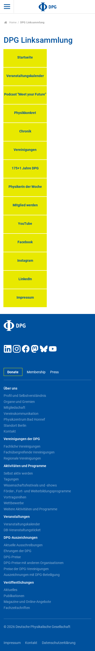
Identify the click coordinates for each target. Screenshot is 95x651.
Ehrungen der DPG (17, 551)
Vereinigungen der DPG (22, 439)
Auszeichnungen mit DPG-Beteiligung (32, 575)
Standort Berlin (15, 425)
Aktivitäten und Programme (25, 466)
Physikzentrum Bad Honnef (24, 419)
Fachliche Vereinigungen (22, 446)
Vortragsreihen (15, 497)
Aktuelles (10, 590)
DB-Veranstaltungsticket (22, 530)
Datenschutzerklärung (59, 643)
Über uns (10, 388)
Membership (36, 372)
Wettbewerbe (14, 503)
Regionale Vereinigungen (22, 458)
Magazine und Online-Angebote (27, 602)
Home (13, 22)
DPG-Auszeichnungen (21, 538)
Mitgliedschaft (14, 407)
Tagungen (11, 479)
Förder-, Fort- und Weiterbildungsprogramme (37, 491)
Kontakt (10, 431)
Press (54, 372)
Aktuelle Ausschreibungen (23, 545)
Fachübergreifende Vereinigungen (29, 452)
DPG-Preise (12, 557)
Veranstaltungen (17, 517)
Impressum (12, 643)
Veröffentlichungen (19, 583)
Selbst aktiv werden (18, 473)
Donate (13, 372)
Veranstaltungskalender (22, 524)
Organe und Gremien (19, 402)
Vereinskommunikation (21, 414)
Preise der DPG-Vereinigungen (26, 569)
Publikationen (14, 596)
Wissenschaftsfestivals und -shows (30, 485)
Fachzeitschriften (17, 608)
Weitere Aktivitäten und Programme (30, 509)
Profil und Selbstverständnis (25, 396)
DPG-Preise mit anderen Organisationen (34, 563)
